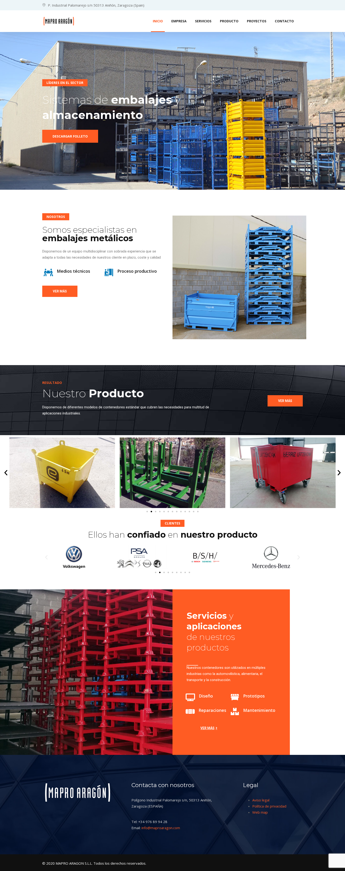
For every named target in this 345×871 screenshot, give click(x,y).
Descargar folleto (70, 136)
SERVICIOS (203, 21)
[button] (5, 472)
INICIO (158, 21)
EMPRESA (179, 21)
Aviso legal (260, 800)
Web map (260, 812)
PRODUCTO (229, 21)
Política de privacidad (269, 806)
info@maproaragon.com (161, 827)
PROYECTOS (256, 21)
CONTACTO (284, 21)
